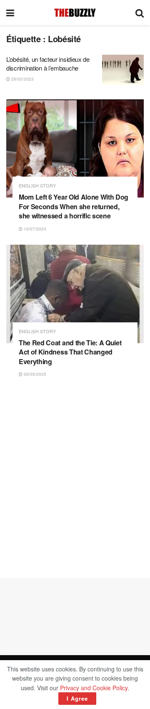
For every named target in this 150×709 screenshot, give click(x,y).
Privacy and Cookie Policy (94, 688)
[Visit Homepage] (75, 12)
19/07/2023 (34, 229)
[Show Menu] (10, 12)
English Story (37, 185)
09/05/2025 (34, 374)
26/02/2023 (22, 79)
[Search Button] (139, 12)
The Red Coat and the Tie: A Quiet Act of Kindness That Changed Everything (70, 352)
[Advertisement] (75, 478)
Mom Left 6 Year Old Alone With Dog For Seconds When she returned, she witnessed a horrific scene (73, 206)
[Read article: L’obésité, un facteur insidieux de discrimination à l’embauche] (123, 70)
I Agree (77, 698)
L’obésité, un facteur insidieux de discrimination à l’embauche (48, 63)
